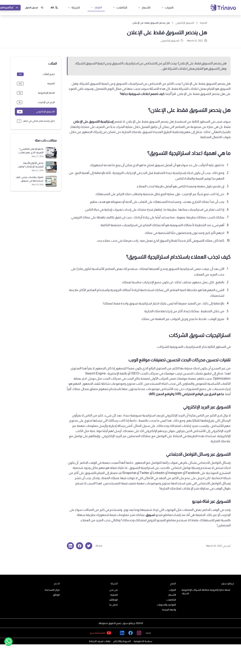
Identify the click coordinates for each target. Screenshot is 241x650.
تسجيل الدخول (31, 7)
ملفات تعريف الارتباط (100, 641)
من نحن (113, 589)
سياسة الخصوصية (143, 641)
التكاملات (171, 599)
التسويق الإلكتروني (184, 22)
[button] (54, 7)
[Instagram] (139, 633)
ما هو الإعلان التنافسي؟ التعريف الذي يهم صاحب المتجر (31, 152)
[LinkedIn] (122, 633)
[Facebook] (130, 633)
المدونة (203, 22)
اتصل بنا (113, 604)
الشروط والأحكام (122, 641)
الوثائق (56, 594)
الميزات (172, 589)
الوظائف (113, 599)
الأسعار (172, 594)
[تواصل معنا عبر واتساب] (8, 641)
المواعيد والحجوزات (166, 604)
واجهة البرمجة (169, 609)
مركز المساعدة (52, 589)
